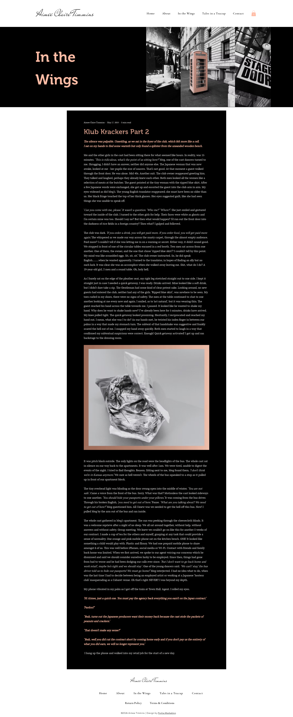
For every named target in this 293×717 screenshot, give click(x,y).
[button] (253, 13)
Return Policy (133, 703)
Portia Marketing (167, 713)
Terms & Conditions (162, 703)
